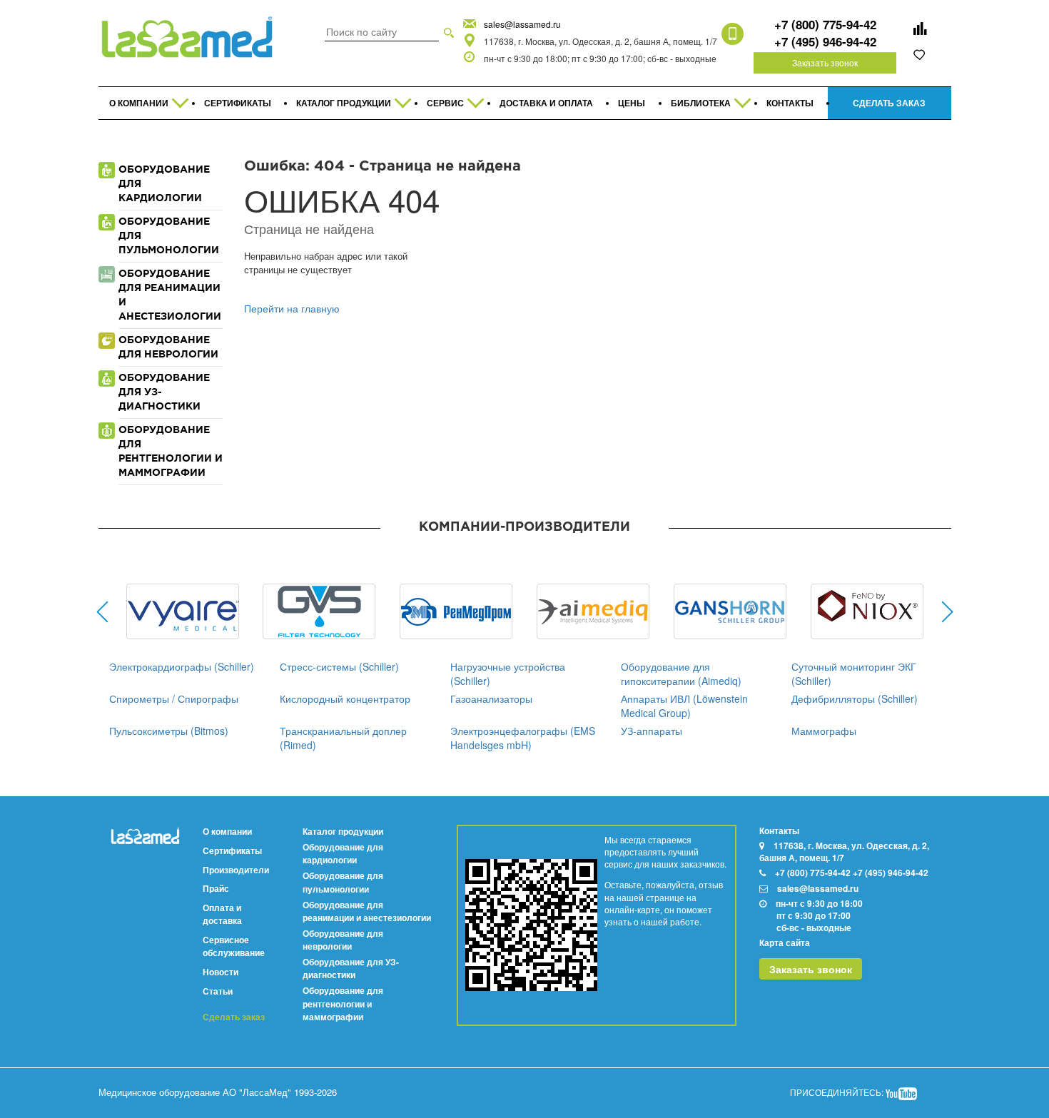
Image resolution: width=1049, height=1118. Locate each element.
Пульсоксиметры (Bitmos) (168, 730)
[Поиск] (449, 31)
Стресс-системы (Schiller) (339, 666)
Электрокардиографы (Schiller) (181, 666)
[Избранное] (920, 54)
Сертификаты (232, 850)
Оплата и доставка (222, 914)
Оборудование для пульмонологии (343, 882)
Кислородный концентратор (345, 698)
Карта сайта (784, 942)
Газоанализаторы (491, 698)
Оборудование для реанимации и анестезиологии (367, 911)
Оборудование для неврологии (343, 939)
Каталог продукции (343, 831)
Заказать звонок (825, 62)
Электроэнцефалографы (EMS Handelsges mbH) (522, 737)
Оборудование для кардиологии (343, 853)
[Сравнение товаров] (920, 28)
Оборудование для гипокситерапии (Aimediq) (681, 673)
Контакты (779, 830)
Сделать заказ (234, 1017)
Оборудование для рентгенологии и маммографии (343, 1003)
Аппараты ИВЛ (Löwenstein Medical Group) (684, 705)
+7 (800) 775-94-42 (825, 24)
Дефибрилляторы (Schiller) (854, 698)
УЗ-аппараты (651, 730)
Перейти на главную (292, 308)
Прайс (216, 888)
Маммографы (823, 730)
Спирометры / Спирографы (173, 698)
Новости (220, 971)
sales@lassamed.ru (522, 24)
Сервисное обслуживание (234, 946)
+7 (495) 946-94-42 (825, 41)
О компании (227, 831)
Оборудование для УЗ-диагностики (351, 968)
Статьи (218, 991)
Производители (236, 869)
